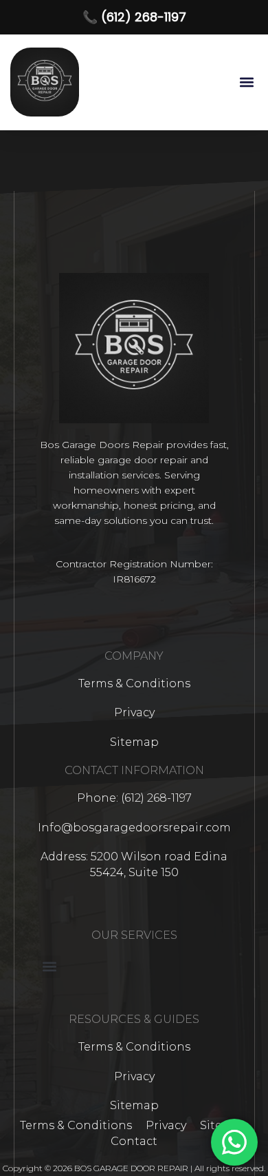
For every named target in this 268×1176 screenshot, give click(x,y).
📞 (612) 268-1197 (134, 17)
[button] (246, 82)
